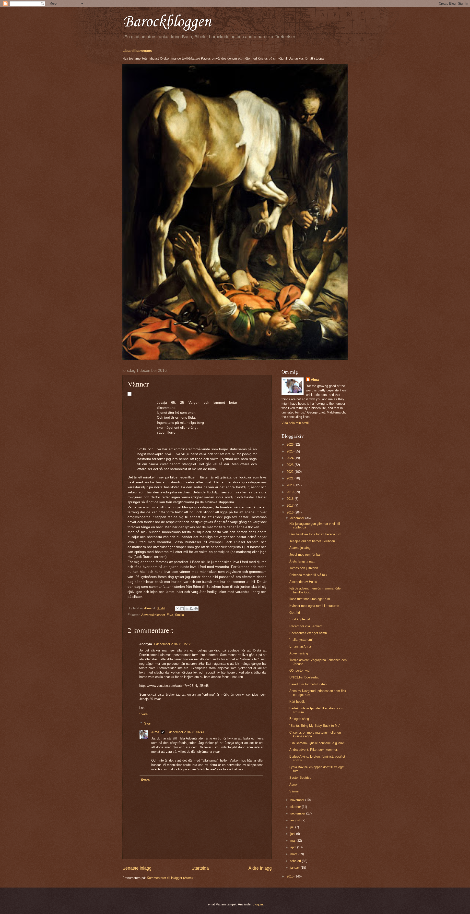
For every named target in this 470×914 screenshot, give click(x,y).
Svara (143, 714)
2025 (290, 451)
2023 (290, 465)
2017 (290, 505)
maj (293, 840)
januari (295, 867)
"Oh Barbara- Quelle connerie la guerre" (317, 743)
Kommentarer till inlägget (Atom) (170, 878)
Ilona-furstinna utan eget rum (309, 599)
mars (294, 854)
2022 (290, 472)
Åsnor (293, 784)
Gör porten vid (299, 670)
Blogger (257, 904)
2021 (290, 478)
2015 (290, 876)
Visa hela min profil (295, 423)
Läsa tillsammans (137, 51)
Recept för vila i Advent (305, 626)
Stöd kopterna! (299, 619)
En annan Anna (300, 646)
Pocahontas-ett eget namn (308, 633)
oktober (296, 807)
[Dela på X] (186, 608)
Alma (155, 732)
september (298, 813)
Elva (170, 615)
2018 (290, 499)
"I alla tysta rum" (301, 639)
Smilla (179, 615)
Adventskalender (153, 615)
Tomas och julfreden (303, 568)
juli (292, 827)
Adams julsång (299, 548)
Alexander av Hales (303, 582)
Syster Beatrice (300, 777)
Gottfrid (294, 612)
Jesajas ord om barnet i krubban (312, 541)
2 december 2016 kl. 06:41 (185, 732)
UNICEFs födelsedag (304, 677)
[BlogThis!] (182, 608)
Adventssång (298, 653)
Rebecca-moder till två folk (308, 575)
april (293, 847)
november (297, 800)
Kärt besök (297, 701)
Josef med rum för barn (305, 554)
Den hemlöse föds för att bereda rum (315, 534)
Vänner (294, 791)
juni (293, 834)
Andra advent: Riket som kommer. (313, 749)
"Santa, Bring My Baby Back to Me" (315, 725)
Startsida (200, 868)
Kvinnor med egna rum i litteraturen (314, 606)
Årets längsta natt (302, 561)
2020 (290, 485)
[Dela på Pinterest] (196, 608)
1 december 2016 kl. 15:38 (172, 644)
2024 (290, 458)
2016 (290, 512)
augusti (296, 820)
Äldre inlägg (260, 868)
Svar (147, 723)
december (297, 518)
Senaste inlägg (137, 868)
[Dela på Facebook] (191, 608)
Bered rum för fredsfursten (308, 684)
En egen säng (299, 719)
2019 (290, 492)
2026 (290, 444)
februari (296, 861)
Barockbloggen (166, 22)
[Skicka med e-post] (177, 608)
